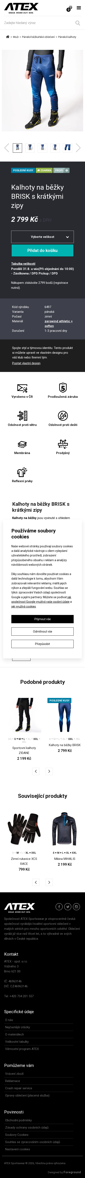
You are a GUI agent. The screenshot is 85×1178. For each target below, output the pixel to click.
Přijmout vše (42, 619)
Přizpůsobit (42, 644)
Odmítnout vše (42, 631)
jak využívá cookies (23, 606)
